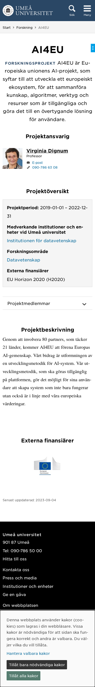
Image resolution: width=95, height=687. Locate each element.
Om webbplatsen (20, 605)
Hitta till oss (15, 558)
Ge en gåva (14, 594)
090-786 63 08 (45, 167)
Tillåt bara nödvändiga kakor (37, 664)
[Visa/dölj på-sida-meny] (93, 48)
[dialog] (47, 648)
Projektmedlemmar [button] (28, 303)
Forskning (24, 27)
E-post (37, 162)
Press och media (20, 577)
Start (7, 27)
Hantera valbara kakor (28, 653)
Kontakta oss (16, 569)
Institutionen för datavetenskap (41, 240)
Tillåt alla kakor (23, 675)
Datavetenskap (23, 259)
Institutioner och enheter (28, 586)
